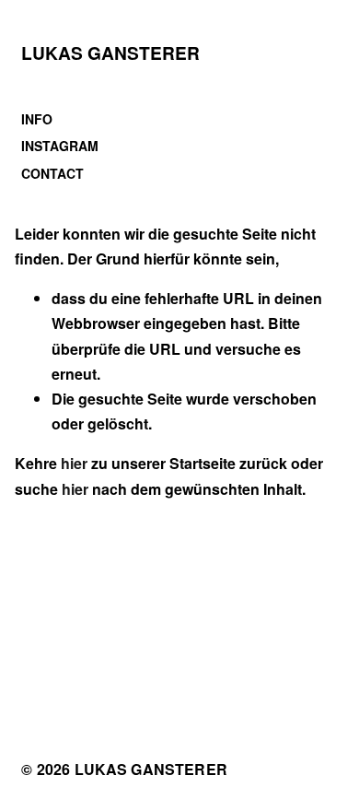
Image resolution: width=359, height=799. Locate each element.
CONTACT (52, 173)
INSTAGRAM (59, 145)
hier (74, 463)
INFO (36, 119)
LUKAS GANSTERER (110, 52)
